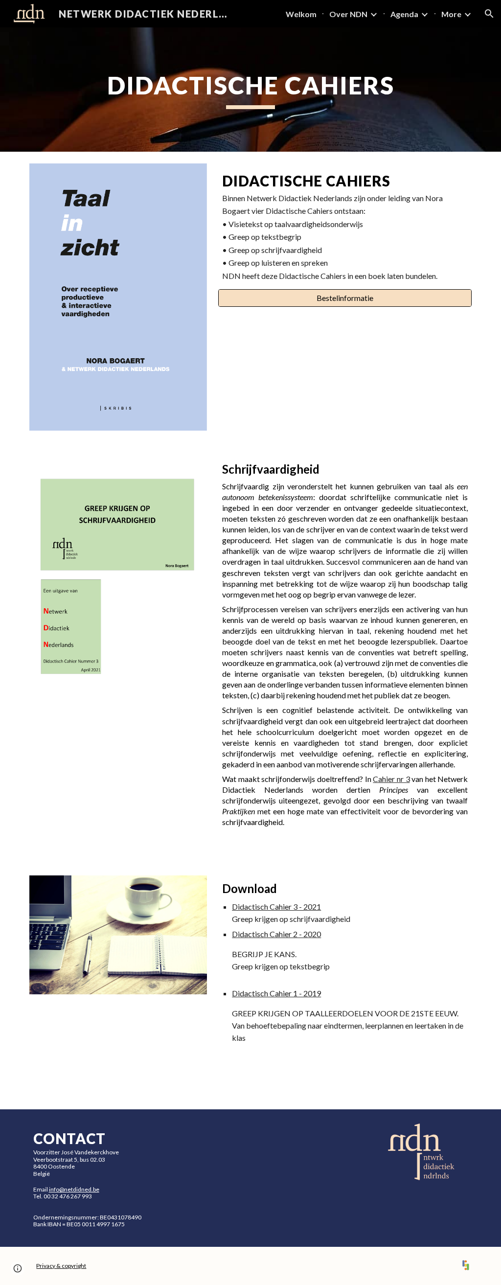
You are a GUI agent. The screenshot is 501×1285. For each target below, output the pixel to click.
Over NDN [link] (348, 14)
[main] (250, 89)
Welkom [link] (301, 14)
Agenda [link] (404, 14)
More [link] (451, 14)
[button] (489, 13)
